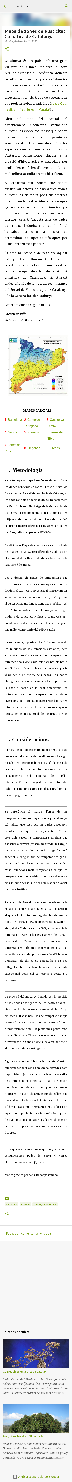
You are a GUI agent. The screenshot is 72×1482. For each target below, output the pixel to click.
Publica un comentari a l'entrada (28, 1233)
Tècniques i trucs (45, 1204)
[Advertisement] (36, 1282)
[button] (7, 49)
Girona (12, 432)
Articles (11, 1204)
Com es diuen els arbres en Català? (24, 1371)
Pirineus (33, 432)
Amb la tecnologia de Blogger (38, 1476)
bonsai (25, 1204)
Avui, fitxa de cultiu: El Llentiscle (23, 1436)
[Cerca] (66, 6)
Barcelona (15, 419)
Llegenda (33, 448)
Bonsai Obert (20, 6)
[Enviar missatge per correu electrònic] (7, 1200)
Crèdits (55, 448)
